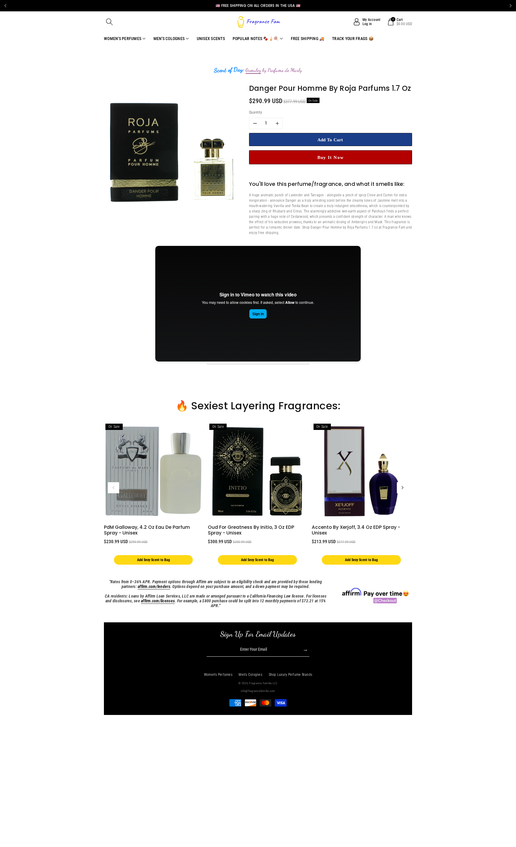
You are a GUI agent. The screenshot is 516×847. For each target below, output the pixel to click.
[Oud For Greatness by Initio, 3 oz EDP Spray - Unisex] (257, 471)
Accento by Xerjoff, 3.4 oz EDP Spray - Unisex (356, 530)
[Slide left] (113, 488)
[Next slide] (510, 5)
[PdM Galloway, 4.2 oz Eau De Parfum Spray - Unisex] (153, 471)
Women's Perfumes (218, 675)
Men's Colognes (250, 675)
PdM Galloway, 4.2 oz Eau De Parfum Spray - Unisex (147, 530)
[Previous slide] (5, 5)
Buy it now (330, 157)
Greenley (253, 70)
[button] (109, 21)
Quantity (255, 112)
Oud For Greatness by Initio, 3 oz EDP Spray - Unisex (251, 530)
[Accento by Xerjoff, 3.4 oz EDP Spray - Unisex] (361, 471)
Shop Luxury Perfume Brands (290, 675)
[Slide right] (402, 488)
